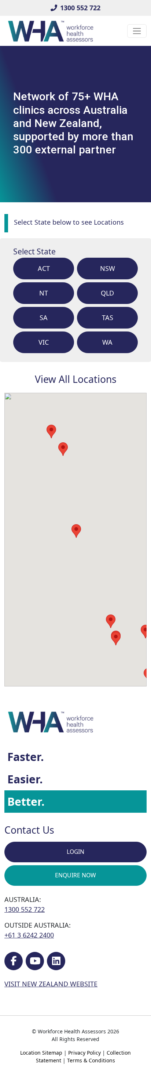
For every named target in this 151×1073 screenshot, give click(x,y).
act (44, 268)
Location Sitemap (41, 1052)
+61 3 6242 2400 (29, 935)
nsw (107, 268)
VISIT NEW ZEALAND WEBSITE (50, 983)
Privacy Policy (84, 1052)
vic (43, 342)
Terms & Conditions (91, 1060)
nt (43, 293)
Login (75, 852)
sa (44, 317)
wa (107, 342)
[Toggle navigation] (137, 31)
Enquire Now (75, 875)
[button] (116, 638)
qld (107, 293)
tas (107, 317)
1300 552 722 (80, 7)
